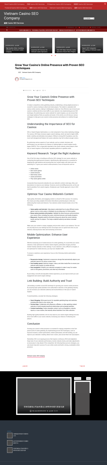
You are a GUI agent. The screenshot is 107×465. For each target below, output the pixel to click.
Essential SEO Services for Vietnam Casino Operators (39, 51)
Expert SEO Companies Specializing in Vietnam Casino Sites (91, 50)
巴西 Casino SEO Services (36, 4)
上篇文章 (25, 366)
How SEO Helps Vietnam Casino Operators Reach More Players (66, 51)
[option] (40, 30)
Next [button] (88, 378)
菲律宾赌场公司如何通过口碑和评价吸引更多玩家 (40, 30)
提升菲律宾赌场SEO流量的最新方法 (80, 30)
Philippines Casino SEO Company (59, 4)
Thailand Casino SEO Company (16, 8)
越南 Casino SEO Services (83, 8)
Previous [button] (77, 378)
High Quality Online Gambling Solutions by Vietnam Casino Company (15, 50)
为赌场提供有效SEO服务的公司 (62, 30)
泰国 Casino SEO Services (38, 8)
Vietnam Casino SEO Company (61, 8)
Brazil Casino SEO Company (14, 4)
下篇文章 (82, 366)
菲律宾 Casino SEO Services (83, 4)
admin (23, 77)
